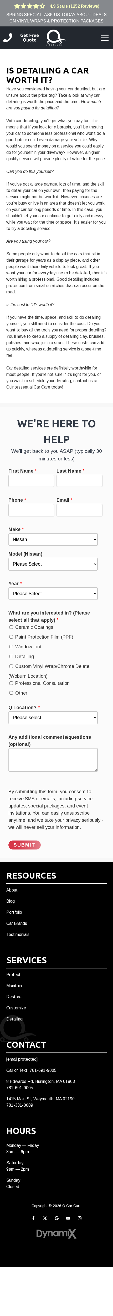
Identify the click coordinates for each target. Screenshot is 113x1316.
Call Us (7, 38)
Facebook (33, 1218)
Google (56, 1218)
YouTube (68, 1218)
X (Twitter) (45, 1218)
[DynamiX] (57, 1234)
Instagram (79, 1218)
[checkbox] (55, 661)
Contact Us (29, 38)
